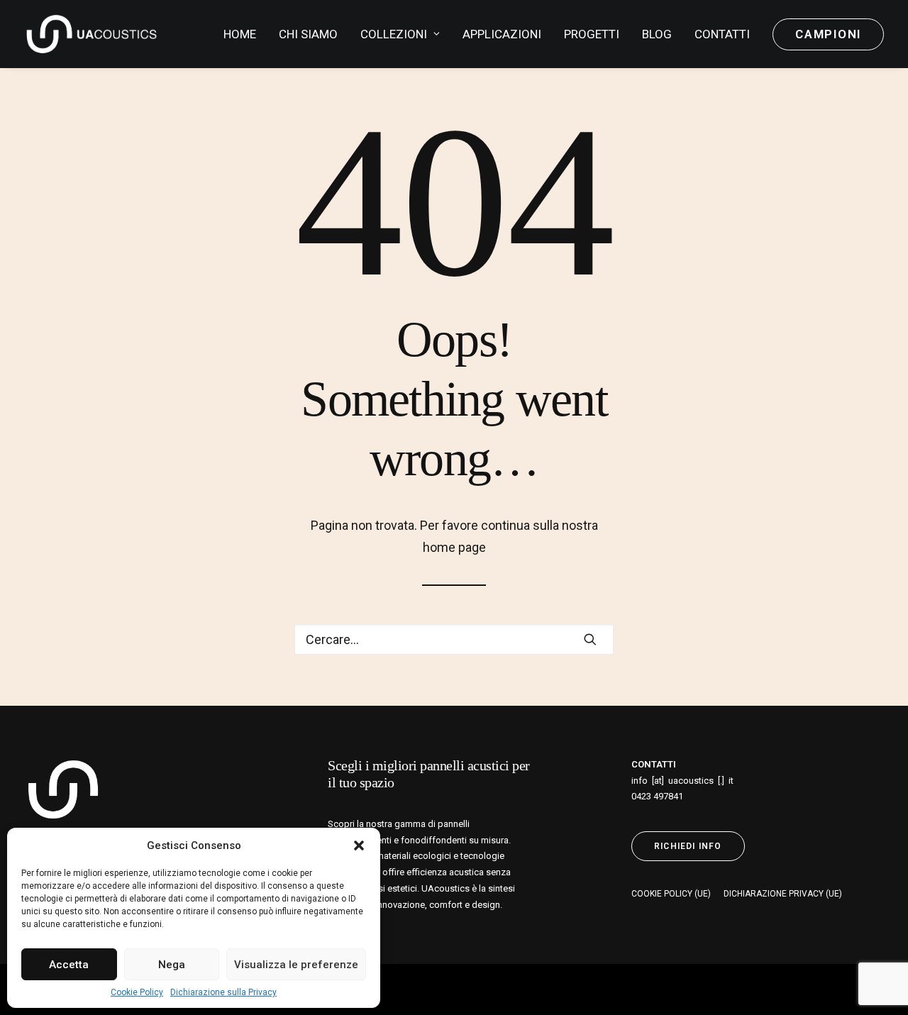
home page (454, 547)
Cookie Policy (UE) (671, 894)
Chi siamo (308, 34)
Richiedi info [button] (688, 846)
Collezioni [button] (393, 34)
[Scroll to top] (878, 984)
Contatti (722, 34)
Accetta (69, 964)
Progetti (591, 34)
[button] (359, 845)
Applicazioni (502, 34)
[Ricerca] (454, 639)
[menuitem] (244, 34)
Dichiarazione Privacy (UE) (783, 894)
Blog (657, 34)
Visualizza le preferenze (296, 964)
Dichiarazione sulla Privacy (223, 992)
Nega (171, 964)
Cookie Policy (137, 992)
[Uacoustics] (91, 34)
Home (239, 34)
